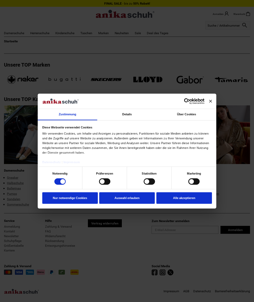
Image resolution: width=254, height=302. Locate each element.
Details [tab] (127, 114)
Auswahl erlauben (127, 198)
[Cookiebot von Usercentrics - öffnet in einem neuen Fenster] (187, 101)
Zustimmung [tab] (67, 114)
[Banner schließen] (210, 101)
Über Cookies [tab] (186, 114)
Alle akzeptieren (184, 198)
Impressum (72, 162)
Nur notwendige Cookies (70, 198)
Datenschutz (51, 162)
